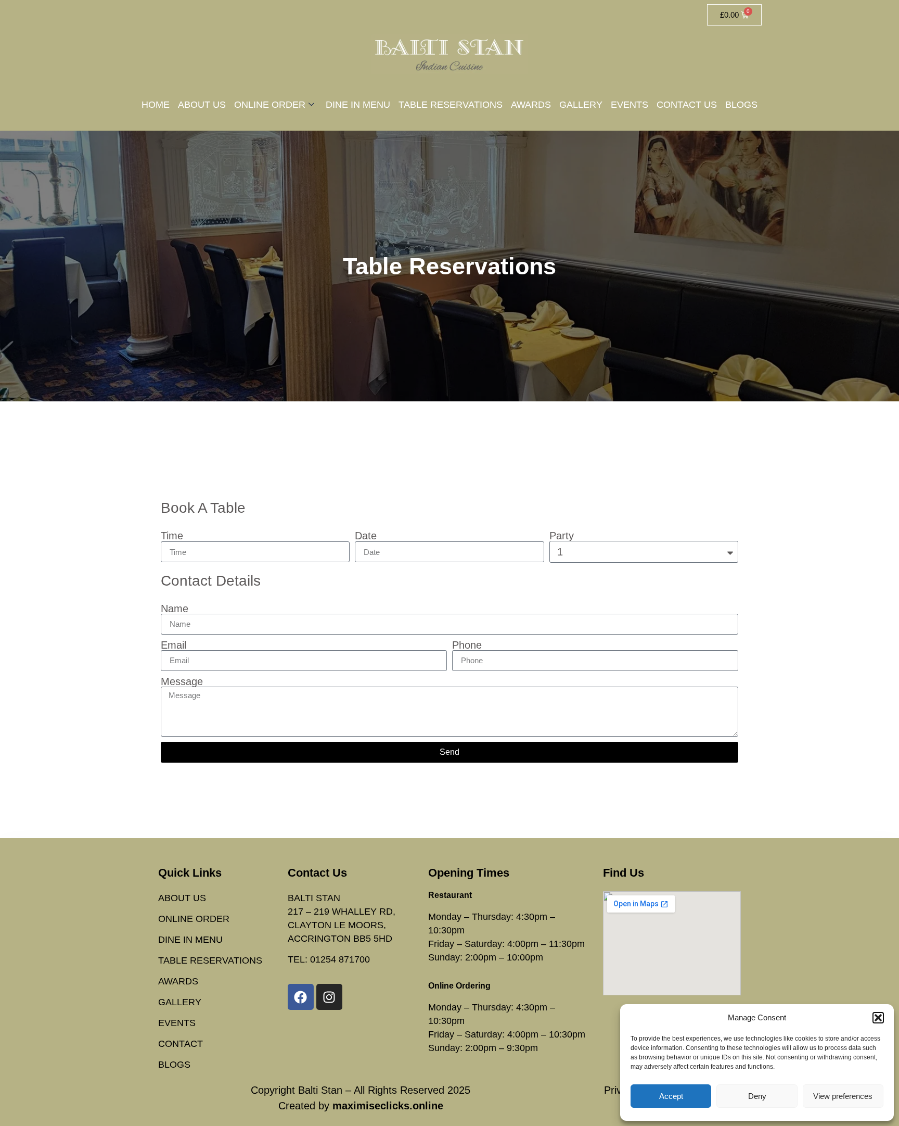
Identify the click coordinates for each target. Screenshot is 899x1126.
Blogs (741, 104)
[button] (878, 1018)
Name (174, 608)
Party (561, 535)
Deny (757, 1096)
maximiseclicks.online (387, 1105)
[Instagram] (329, 997)
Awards (531, 104)
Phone (467, 645)
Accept (671, 1096)
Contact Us (687, 104)
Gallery (580, 104)
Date (366, 535)
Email (173, 645)
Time (172, 535)
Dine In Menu (358, 104)
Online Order (269, 104)
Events (629, 104)
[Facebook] (301, 997)
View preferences (842, 1096)
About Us (202, 104)
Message (182, 681)
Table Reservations (451, 104)
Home (156, 104)
